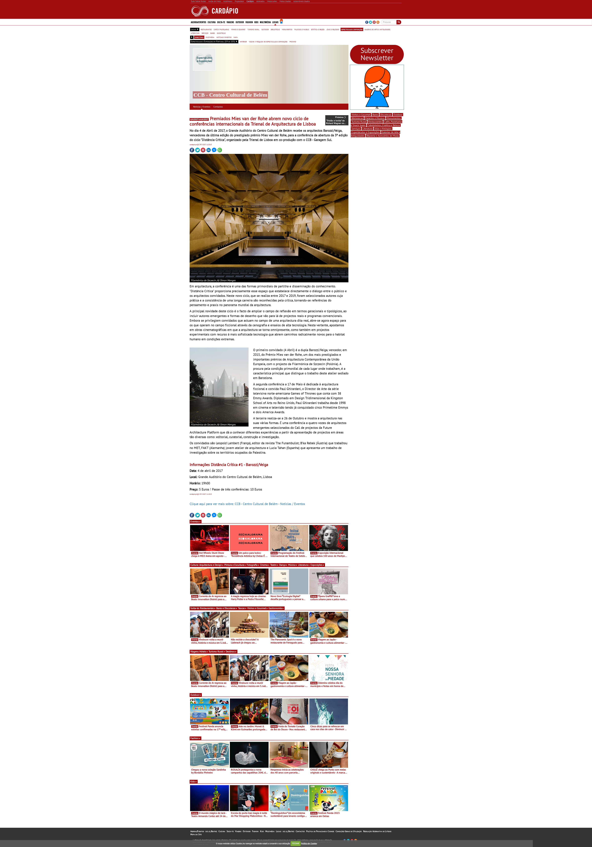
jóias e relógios (333, 29)
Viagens (238, 831)
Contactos (218, 106)
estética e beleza (318, 29)
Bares (375, 114)
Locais (278, 831)
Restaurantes (207, 608)
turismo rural (253, 29)
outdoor (265, 29)
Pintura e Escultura (234, 564)
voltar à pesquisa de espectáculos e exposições (268, 41)
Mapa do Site (195, 834)
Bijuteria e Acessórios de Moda (383, 135)
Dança (282, 564)
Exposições (316, 564)
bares (212, 33)
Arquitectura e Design (210, 564)
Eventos (194, 521)
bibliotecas (275, 29)
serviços (205, 33)
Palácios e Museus (375, 118)
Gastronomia (275, 608)
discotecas (221, 33)
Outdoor (240, 22)
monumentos (287, 29)
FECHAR (295, 843)
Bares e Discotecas (226, 608)
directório (199, 37)
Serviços (356, 128)
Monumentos (394, 118)
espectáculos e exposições (351, 29)
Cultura (221, 831)
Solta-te (230, 831)
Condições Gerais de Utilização (349, 831)
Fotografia (252, 564)
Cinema (264, 564)
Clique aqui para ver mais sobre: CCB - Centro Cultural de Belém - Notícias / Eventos (247, 504)
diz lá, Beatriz (211, 831)
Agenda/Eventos (198, 22)
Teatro (273, 564)
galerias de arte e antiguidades (377, 29)
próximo (293, 41)
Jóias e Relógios (383, 128)
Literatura (303, 564)
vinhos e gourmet (238, 29)
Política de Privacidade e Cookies (320, 831)
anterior (243, 41)
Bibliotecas (357, 118)
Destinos (230, 651)
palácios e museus (301, 29)
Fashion (249, 22)
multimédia (210, 37)
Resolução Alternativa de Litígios (377, 831)
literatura (195, 33)
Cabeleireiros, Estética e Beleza (384, 125)
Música (292, 564)
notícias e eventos (223, 37)
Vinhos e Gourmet (256, 608)
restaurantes (206, 29)
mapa (236, 37)
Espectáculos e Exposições (366, 132)
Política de (309, 843)
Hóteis (202, 651)
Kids (256, 22)
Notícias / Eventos (201, 106)
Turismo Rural (216, 651)
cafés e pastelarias (221, 29)
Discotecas (385, 114)
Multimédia (269, 831)
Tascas (241, 608)
